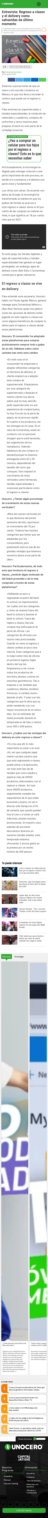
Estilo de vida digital (20, 67)
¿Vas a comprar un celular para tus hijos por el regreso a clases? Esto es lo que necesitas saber (24, 149)
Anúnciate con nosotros (32, 1485)
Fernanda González (13, 72)
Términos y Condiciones (31, 1491)
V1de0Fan (8, 1476)
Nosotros (30, 1473)
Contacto (30, 1477)
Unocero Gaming (11, 1483)
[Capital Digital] (24, 1460)
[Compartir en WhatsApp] (42, 80)
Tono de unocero (33, 1480)
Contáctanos (24, 1510)
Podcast (7, 1480)
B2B (4, 67)
